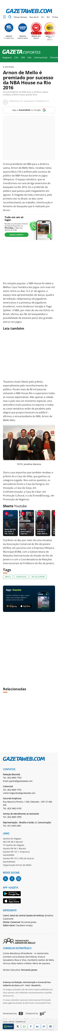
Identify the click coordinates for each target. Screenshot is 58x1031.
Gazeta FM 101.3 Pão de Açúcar (18, 858)
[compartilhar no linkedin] (37, 1026)
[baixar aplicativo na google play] (12, 606)
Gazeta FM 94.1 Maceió (14, 848)
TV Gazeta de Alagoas (13, 845)
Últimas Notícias (20, 17)
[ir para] (12, 894)
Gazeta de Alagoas (12, 838)
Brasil (8, 577)
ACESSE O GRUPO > (17, 235)
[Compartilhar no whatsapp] (24, 1026)
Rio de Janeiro (38, 577)
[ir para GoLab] (36, 1013)
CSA (16, 57)
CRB (23, 57)
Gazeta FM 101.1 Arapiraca (16, 851)
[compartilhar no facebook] (30, 1026)
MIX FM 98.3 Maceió (13, 841)
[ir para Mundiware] (13, 1013)
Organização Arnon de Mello (17, 865)
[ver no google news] (50, 1026)
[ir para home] (29, 11)
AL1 (42, 17)
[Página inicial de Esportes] (20, 52)
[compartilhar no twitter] (17, 1026)
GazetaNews (9, 861)
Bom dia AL (34, 17)
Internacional (40, 57)
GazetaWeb (8, 855)
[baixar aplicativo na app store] (26, 606)
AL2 (48, 17)
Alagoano (7, 57)
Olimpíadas (21, 577)
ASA (29, 57)
